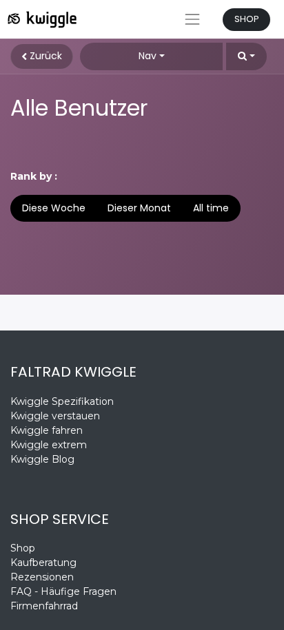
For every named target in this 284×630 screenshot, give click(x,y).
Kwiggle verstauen (55, 416)
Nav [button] (147, 56)
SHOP (246, 18)
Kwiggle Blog (42, 459)
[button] (246, 56)
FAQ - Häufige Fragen (63, 591)
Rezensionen (43, 577)
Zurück (44, 56)
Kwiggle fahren (46, 430)
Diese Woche (53, 208)
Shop (22, 548)
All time (211, 208)
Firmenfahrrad (44, 606)
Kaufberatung (43, 562)
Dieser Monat (139, 208)
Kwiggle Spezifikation (62, 401)
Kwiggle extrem (48, 445)
